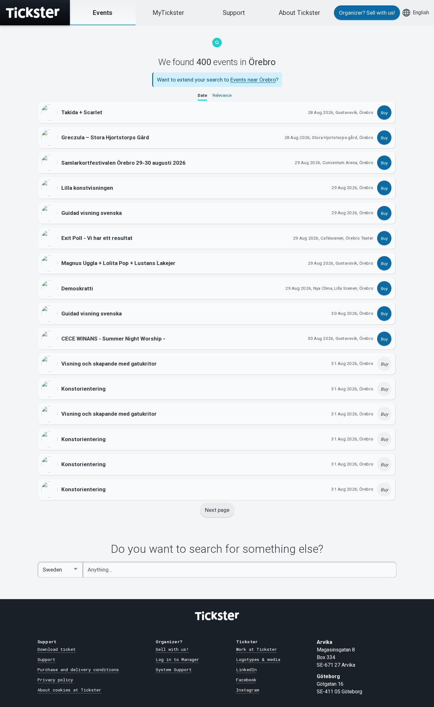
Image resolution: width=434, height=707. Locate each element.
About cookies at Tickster (69, 690)
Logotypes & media (258, 659)
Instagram (247, 690)
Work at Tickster (256, 649)
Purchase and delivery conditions (78, 669)
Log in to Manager (177, 659)
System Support (174, 669)
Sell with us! (172, 649)
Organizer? (367, 13)
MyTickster (168, 13)
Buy (384, 112)
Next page (217, 510)
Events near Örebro (253, 79)
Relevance (222, 95)
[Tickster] (35, 12)
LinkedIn (246, 669)
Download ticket (56, 649)
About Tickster (299, 13)
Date (202, 95)
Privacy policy (55, 680)
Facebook (246, 680)
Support (234, 13)
